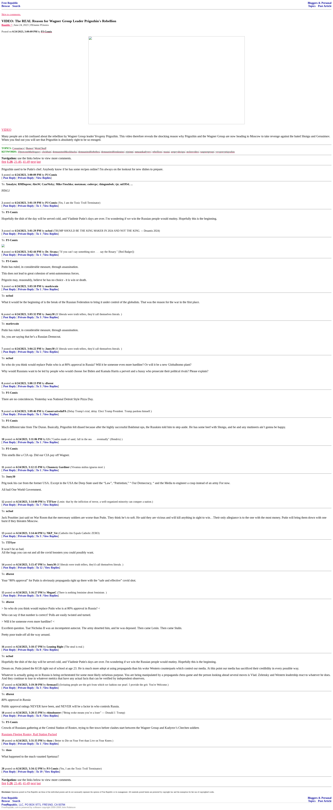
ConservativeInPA (55, 411)
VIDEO (6, 129)
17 (3, 684)
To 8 (38, 595)
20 (3, 768)
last (39, 161)
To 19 (39, 771)
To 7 (38, 504)
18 (3, 712)
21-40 (17, 161)
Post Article (324, 6)
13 (3, 533)
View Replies (43, 177)
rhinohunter (54, 712)
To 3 (38, 317)
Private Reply (26, 177)
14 (3, 564)
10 (3, 439)
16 (3, 646)
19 (3, 740)
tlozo (49, 740)
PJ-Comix (51, 174)
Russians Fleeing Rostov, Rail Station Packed (29, 734)
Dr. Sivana (51, 251)
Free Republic (10, 3)
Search (16, 6)
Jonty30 (50, 314)
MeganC (51, 592)
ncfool (48, 230)
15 (3, 592)
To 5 (38, 351)
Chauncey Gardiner (58, 467)
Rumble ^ (7, 25)
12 (3, 501)
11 (3, 467)
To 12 (39, 567)
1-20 (10, 161)
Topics (311, 6)
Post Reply (9, 177)
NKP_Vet (52, 533)
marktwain (51, 286)
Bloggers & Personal (319, 3)
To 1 (38, 205)
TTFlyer (51, 501)
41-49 (26, 161)
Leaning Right (55, 646)
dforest (49, 383)
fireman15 (53, 684)
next (33, 161)
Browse (6, 6)
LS (48, 439)
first (4, 161)
